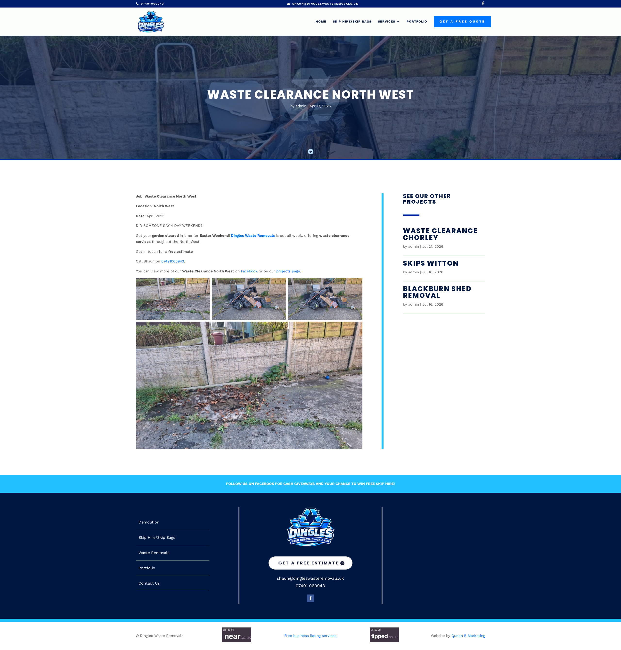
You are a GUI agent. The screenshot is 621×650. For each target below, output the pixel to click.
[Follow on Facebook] (310, 598)
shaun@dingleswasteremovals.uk (310, 578)
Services (386, 21)
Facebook (249, 271)
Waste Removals (154, 553)
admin (301, 106)
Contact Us (149, 583)
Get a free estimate (308, 563)
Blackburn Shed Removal (437, 292)
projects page (288, 271)
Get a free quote (462, 21)
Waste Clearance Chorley (440, 234)
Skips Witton (431, 263)
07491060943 (172, 261)
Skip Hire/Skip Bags (352, 21)
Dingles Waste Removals (253, 235)
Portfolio (417, 21)
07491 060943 (310, 585)
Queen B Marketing (468, 636)
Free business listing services (310, 636)
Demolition (149, 522)
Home (321, 21)
